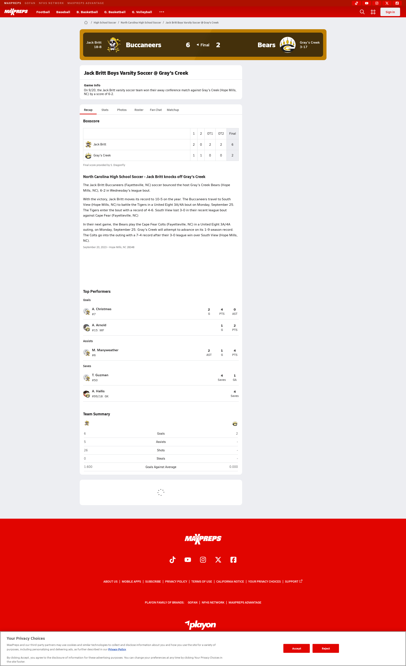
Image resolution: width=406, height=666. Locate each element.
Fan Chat (156, 110)
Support (291, 581)
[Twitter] (387, 3)
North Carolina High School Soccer (141, 22)
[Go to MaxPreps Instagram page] (203, 560)
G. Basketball (115, 11)
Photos (122, 110)
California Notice (230, 581)
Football (43, 11)
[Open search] (362, 11)
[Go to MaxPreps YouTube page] (187, 560)
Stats (105, 110)
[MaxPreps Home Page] (86, 22)
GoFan (30, 3)
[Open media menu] (373, 11)
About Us (110, 581)
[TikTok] (356, 3)
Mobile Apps (131, 581)
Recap (88, 110)
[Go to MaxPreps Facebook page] (233, 560)
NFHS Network (51, 3)
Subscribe (153, 581)
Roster (138, 110)
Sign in (390, 12)
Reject (326, 648)
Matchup (173, 110)
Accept (296, 648)
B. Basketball (87, 11)
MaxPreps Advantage (85, 3)
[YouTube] (366, 3)
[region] (203, 648)
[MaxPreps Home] (16, 11)
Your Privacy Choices (264, 581)
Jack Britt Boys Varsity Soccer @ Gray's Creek (192, 22)
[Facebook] (397, 3)
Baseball (63, 11)
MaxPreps (12, 3)
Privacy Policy (176, 581)
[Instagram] (376, 3)
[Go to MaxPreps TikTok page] (172, 560)
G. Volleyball (142, 11)
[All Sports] (161, 11)
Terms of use (201, 581)
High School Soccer (105, 22)
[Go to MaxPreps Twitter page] (218, 560)
